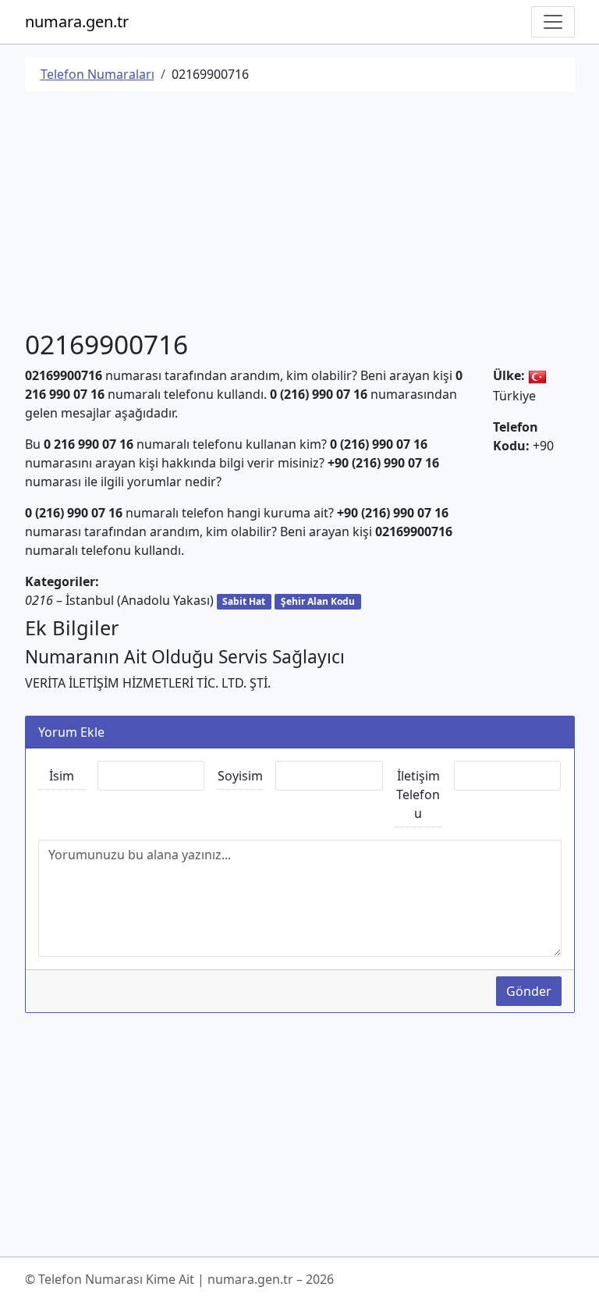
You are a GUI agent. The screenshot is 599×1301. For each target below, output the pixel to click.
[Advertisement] (300, 213)
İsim (61, 775)
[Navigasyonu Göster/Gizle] (553, 21)
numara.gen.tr (77, 21)
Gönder (528, 991)
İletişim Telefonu (418, 794)
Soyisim (240, 775)
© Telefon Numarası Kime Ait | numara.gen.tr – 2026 (179, 1279)
